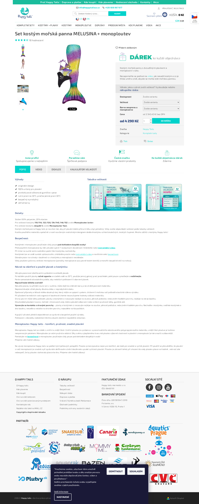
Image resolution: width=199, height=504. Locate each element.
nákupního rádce (129, 90)
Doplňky (100, 25)
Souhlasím (136, 471)
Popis (22, 169)
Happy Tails (148, 129)
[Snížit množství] (150, 122)
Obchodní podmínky (68, 404)
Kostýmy (67, 25)
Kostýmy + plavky (48, 25)
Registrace (179, 8)
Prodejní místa (116, 25)
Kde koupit (90, 2)
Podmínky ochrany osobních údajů (75, 408)
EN (88, 19)
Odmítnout (116, 471)
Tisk (125, 141)
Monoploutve (83, 25)
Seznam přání (154, 15)
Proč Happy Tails (49, 2)
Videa (149, 25)
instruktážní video (84, 254)
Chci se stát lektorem (25, 397)
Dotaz (150, 141)
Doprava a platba (71, 2)
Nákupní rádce (66, 393)
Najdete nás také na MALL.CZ (29, 408)
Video (38, 169)
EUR (182, 21)
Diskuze (56, 169)
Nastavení (63, 497)
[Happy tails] (25, 13)
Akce (156, 2)
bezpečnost (113, 254)
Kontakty (145, 2)
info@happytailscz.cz (89, 7)
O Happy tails (22, 385)
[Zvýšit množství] (150, 119)
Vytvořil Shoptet (177, 498)
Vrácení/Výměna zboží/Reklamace (75, 401)
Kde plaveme (105, 2)
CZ (81, 19)
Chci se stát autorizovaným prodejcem (33, 401)
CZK (177, 20)
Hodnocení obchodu (126, 2)
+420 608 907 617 (113, 7)
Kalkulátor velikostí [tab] (83, 169)
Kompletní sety (26, 25)
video (150, 76)
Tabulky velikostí (67, 385)
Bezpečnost (65, 389)
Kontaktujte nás (23, 404)
